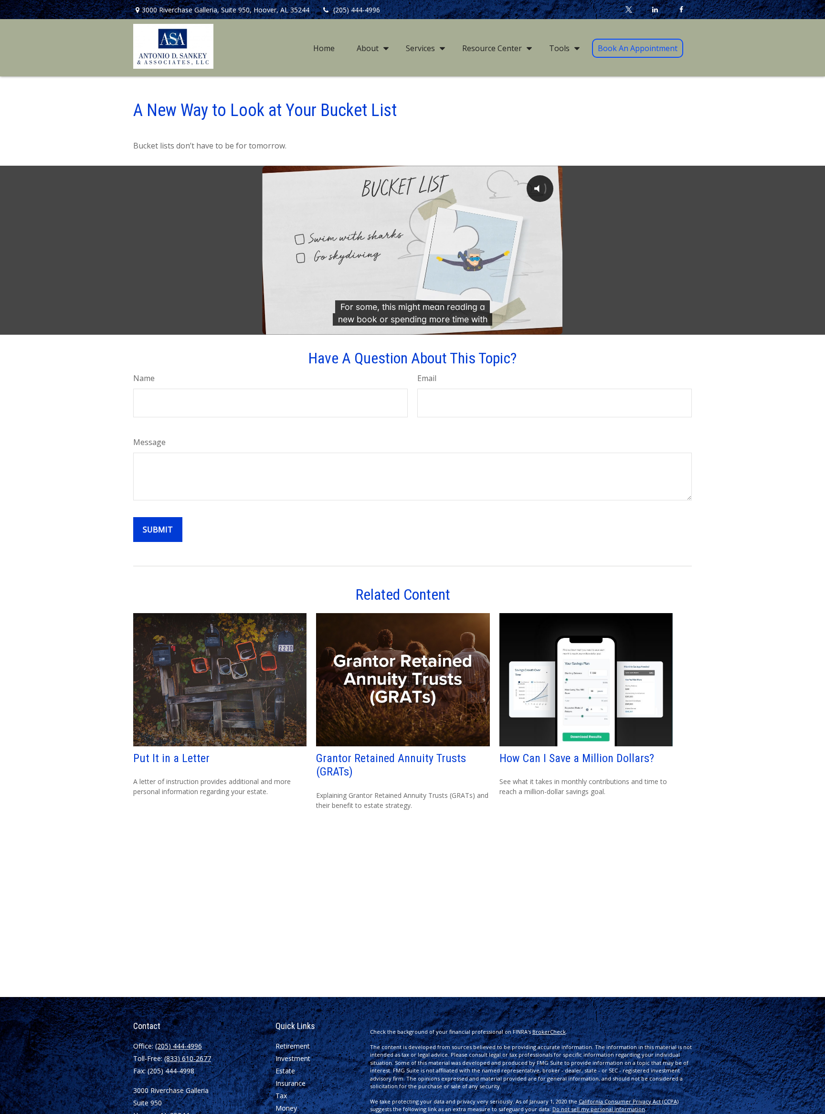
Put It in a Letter (171, 758)
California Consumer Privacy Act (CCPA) (628, 1101)
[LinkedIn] (655, 9)
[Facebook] (681, 9)
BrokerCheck (549, 1031)
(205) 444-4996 (356, 9)
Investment (292, 1058)
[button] (323, 48)
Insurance (290, 1083)
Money (286, 1108)
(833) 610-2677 (187, 1058)
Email (426, 378)
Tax (281, 1095)
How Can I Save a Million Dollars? (576, 758)
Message (149, 442)
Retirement (292, 1045)
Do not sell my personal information (598, 1109)
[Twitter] (628, 9)
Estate (285, 1070)
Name (144, 378)
